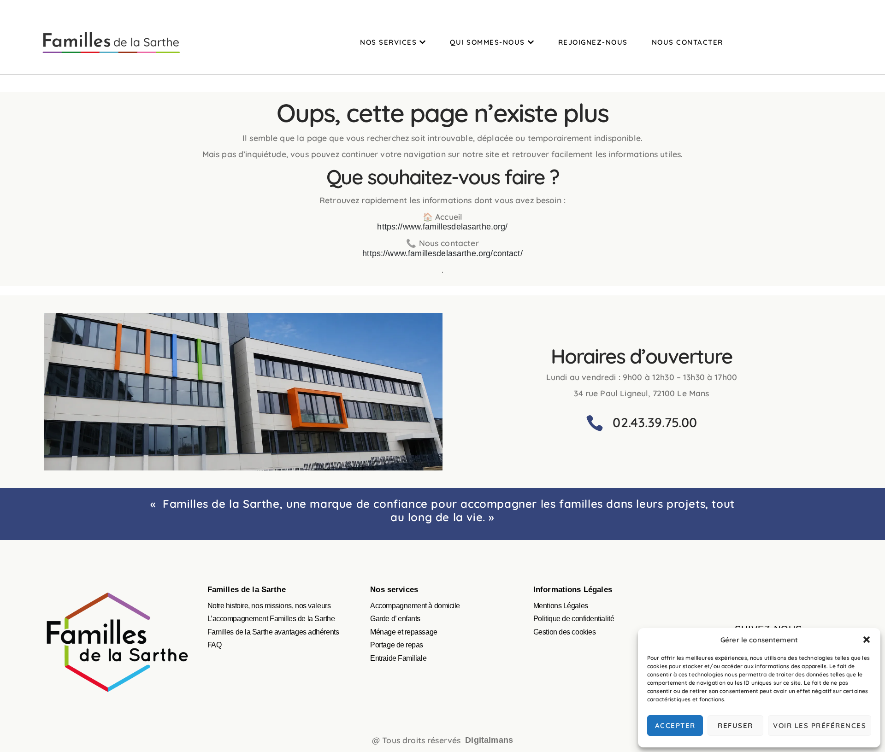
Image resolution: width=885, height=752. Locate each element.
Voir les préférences (819, 725)
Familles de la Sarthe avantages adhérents (273, 632)
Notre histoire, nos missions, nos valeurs (269, 606)
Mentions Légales (560, 606)
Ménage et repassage (403, 632)
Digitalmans (489, 740)
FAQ (214, 645)
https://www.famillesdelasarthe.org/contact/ (442, 253)
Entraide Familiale (398, 658)
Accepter (675, 725)
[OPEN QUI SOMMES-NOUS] (530, 42)
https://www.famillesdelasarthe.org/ (442, 226)
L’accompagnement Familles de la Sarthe (271, 619)
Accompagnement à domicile (415, 606)
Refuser (735, 725)
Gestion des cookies (564, 632)
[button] (866, 639)
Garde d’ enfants (395, 619)
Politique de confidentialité (573, 619)
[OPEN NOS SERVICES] (422, 42)
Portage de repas (396, 645)
